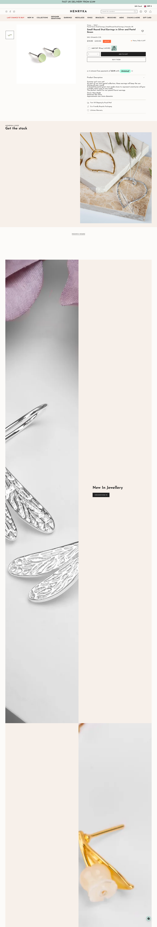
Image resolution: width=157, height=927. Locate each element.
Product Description (95, 77)
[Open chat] (148, 918)
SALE (96, 25)
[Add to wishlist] (142, 31)
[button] (42, 17)
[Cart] (150, 11)
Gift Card (138, 6)
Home (89, 25)
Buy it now (116, 59)
